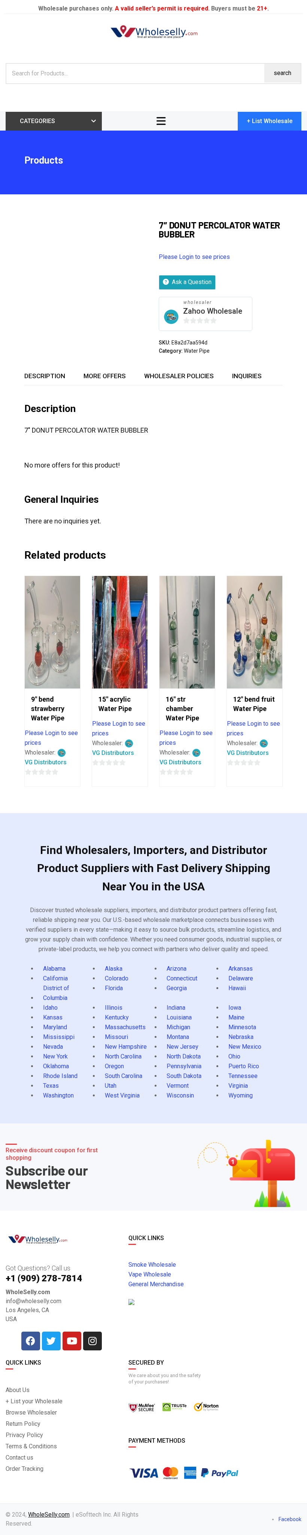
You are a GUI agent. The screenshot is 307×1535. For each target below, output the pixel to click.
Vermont (178, 1085)
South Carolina (123, 1075)
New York (55, 1056)
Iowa (234, 1007)
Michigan (178, 1027)
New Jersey (182, 1046)
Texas (51, 1085)
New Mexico (244, 1046)
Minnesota (242, 1027)
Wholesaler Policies (179, 376)
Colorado (116, 978)
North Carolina (123, 1056)
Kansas (53, 1017)
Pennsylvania (184, 1066)
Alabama (54, 968)
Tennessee (243, 1075)
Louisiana (179, 1017)
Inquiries (247, 376)
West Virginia (122, 1095)
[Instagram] (92, 1341)
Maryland (55, 1027)
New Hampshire (126, 1046)
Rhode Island (60, 1075)
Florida (114, 988)
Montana (178, 1036)
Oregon (114, 1066)
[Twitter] (51, 1341)
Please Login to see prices (194, 256)
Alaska (113, 968)
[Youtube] (72, 1341)
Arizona (176, 968)
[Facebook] (30, 1341)
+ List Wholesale (269, 121)
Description (44, 376)
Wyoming (240, 1095)
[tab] (44, 376)
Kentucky (117, 1017)
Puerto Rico (243, 1066)
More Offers (104, 376)
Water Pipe (197, 351)
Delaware (240, 978)
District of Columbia (56, 993)
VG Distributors (46, 762)
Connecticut (182, 978)
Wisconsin (180, 1095)
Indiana (176, 1007)
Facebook (289, 1519)
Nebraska (240, 1036)
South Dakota (184, 1075)
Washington (58, 1095)
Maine (236, 1017)
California (55, 978)
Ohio (234, 1056)
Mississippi (59, 1036)
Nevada (53, 1046)
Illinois (113, 1007)
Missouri (116, 1036)
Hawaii (237, 988)
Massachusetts (125, 1027)
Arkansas (240, 968)
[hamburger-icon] (161, 121)
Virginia (238, 1085)
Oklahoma (56, 1066)
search (282, 73)
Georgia (177, 988)
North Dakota (184, 1056)
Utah (110, 1085)
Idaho (50, 1007)
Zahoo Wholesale (212, 311)
